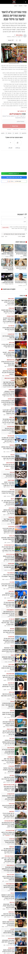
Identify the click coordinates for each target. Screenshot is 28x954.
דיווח (6, 236)
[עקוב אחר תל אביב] (13, 133)
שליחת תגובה (5, 227)
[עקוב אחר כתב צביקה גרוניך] (14, 35)
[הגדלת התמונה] (24, 45)
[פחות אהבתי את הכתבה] (10, 142)
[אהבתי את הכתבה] (17, 142)
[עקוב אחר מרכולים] (6, 133)
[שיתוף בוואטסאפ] (20, 40)
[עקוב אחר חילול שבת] (20, 133)
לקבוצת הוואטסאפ (13, 173)
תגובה (2, 236)
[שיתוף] (16, 40)
